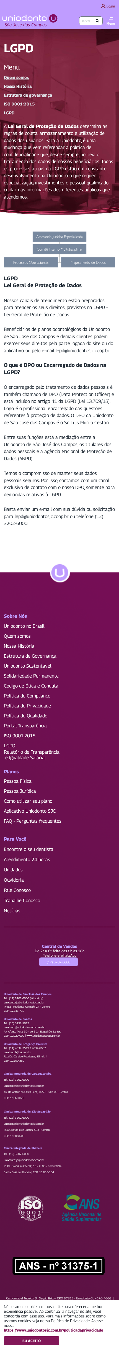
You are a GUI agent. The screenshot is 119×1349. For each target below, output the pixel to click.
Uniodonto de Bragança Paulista (25, 1044)
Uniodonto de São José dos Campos (27, 994)
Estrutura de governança (28, 94)
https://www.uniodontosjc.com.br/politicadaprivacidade (53, 1330)
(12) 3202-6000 (58, 962)
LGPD (9, 112)
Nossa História (18, 86)
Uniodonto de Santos (18, 1019)
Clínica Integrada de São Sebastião (27, 1111)
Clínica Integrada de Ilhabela (23, 1148)
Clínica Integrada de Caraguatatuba (27, 1073)
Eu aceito (31, 1340)
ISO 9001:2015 (19, 103)
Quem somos (16, 77)
